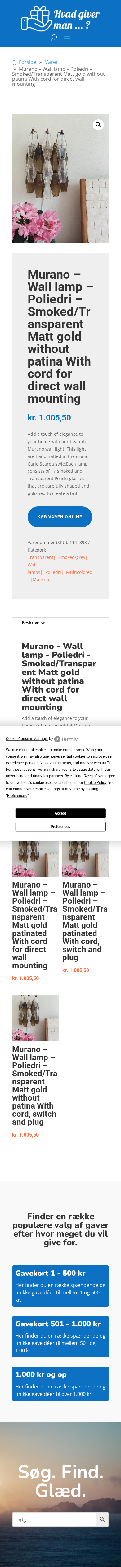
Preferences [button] (17, 796)
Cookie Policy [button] (95, 783)
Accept (60, 813)
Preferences (60, 826)
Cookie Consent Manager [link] (27, 739)
